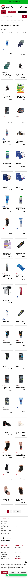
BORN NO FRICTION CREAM (7, 366)
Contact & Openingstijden (18, 555)
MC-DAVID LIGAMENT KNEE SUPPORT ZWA (7, 231)
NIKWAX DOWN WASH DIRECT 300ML (7, 164)
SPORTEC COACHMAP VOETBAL (20, 187)
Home (2, 20)
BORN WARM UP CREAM (19, 343)
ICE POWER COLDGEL (7, 52)
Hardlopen (17, 524)
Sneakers (17, 528)
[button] (26, 562)
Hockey (16, 532)
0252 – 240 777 (5, 525)
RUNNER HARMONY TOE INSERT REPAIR (7, 254)
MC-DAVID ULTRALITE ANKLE (7, 97)
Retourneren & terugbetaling (18, 548)
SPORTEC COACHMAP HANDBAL (20, 164)
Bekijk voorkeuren (21, 572)
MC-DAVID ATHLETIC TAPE (20, 433)
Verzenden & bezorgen (19, 553)
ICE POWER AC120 (6, 321)
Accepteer (4, 572)
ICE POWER (18, 299)
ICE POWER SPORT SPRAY (6, 142)
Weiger (12, 572)
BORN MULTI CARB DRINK (6, 388)
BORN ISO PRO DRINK (20, 387)
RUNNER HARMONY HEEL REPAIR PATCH (20, 97)
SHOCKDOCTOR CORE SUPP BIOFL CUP (7, 300)
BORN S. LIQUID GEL (20, 321)
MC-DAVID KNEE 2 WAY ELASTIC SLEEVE (7, 455)
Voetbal (7, 20)
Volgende (16, 511)
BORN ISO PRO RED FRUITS (7, 120)
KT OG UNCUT (5, 432)
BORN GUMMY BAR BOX (20, 120)
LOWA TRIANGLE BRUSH (19, 142)
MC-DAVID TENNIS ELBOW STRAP (6, 500)
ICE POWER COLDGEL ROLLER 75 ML (20, 231)
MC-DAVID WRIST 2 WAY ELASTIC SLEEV (20, 455)
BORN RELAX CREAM (7, 342)
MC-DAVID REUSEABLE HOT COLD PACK (19, 277)
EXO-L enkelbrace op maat (5, 548)
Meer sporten (18, 536)
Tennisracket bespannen (4, 555)
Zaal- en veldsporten (19, 534)
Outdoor (17, 526)
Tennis (16, 522)
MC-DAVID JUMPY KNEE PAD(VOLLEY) (20, 478)
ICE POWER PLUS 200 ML (7, 209)
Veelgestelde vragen (19, 551)
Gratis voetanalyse (5, 558)
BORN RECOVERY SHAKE (6, 410)
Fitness (16, 530)
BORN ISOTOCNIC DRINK (19, 366)
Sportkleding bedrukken (4, 551)
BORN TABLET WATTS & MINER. (7, 276)
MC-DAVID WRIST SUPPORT (19, 500)
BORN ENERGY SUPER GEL (20, 254)
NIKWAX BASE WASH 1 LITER (20, 209)
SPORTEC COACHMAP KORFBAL (7, 187)
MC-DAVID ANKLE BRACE (19, 75)
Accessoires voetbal (16, 20)
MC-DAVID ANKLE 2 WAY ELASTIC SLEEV (7, 478)
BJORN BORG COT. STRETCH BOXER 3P (20, 52)
